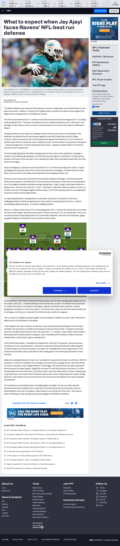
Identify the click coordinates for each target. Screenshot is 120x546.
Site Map (5, 539)
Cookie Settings (70, 539)
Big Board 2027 (38, 514)
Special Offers (68, 491)
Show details (101, 283)
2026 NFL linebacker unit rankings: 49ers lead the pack (27, 468)
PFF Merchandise (69, 494)
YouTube (102, 494)
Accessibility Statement (50, 539)
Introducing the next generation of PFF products (25, 451)
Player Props (37, 488)
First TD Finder (38, 491)
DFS (3, 510)
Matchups (36, 505)
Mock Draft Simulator (41, 517)
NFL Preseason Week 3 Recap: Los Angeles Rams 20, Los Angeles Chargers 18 (36, 430)
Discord (102, 500)
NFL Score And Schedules (42, 494)
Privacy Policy (18, 539)
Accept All (94, 290)
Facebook (103, 497)
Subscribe (67, 488)
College (5, 513)
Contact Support (69, 504)
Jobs (4, 488)
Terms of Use (32, 539)
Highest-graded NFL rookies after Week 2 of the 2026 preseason (31, 464)
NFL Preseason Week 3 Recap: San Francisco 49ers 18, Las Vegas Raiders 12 (36, 443)
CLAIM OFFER (100, 11)
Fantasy (5, 507)
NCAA (4, 5)
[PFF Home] (9, 11)
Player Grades (38, 497)
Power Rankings (39, 502)
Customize (58, 290)
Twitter (102, 488)
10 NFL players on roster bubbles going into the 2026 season (29, 456)
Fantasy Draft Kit (39, 508)
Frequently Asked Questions (74, 507)
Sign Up (104, 143)
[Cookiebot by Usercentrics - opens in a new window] (100, 254)
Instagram (103, 491)
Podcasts (103, 502)
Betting (5, 504)
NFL (4, 2)
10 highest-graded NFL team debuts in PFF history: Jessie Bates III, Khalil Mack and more (40, 434)
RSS (101, 505)
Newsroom (6, 491)
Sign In (114, 11)
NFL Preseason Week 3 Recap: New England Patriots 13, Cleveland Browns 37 (36, 447)
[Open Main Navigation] (3, 11)
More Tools (104, 113)
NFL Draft (5, 516)
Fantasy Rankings (39, 511)
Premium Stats (38, 500)
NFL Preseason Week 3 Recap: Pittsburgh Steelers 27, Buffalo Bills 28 (33, 439)
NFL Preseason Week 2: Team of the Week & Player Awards (29, 460)
